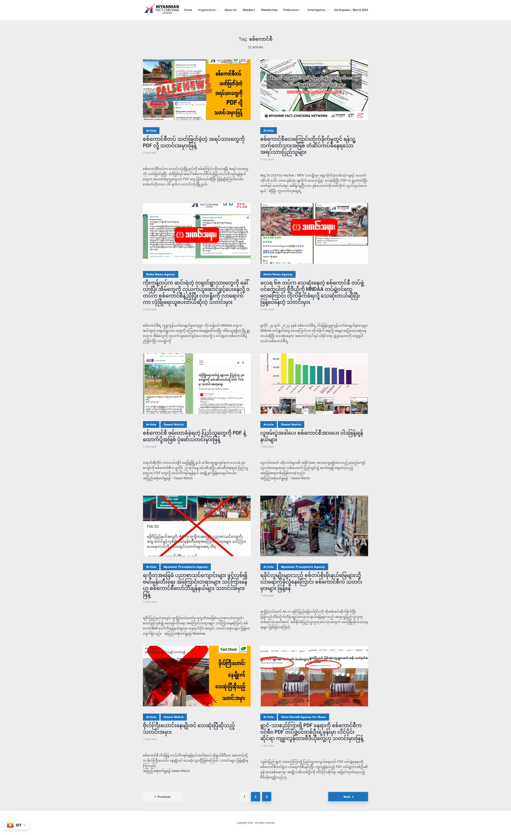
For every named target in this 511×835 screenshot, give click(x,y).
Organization (207, 10)
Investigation (316, 10)
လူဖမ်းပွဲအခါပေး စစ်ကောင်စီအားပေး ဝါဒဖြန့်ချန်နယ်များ (311, 436)
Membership (269, 10)
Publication (291, 10)
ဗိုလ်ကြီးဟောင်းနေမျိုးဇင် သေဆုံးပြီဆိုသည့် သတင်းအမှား (189, 729)
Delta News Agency (160, 274)
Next (347, 797)
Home (188, 10)
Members (249, 10)
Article (151, 130)
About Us (231, 10)
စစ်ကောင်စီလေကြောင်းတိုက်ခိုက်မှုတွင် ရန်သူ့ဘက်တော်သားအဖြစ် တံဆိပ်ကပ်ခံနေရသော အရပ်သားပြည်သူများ (307, 145)
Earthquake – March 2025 (351, 10)
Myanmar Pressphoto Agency (186, 567)
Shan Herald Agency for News (303, 717)
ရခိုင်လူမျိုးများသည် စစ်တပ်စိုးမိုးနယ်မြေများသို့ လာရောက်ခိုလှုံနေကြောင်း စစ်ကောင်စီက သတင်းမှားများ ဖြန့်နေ (311, 581)
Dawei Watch (174, 424)
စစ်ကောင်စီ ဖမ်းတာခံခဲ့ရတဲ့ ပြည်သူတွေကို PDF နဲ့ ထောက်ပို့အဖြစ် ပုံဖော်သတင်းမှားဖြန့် (194, 436)
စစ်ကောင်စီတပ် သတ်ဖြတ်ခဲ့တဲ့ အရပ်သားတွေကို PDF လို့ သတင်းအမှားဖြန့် (194, 142)
